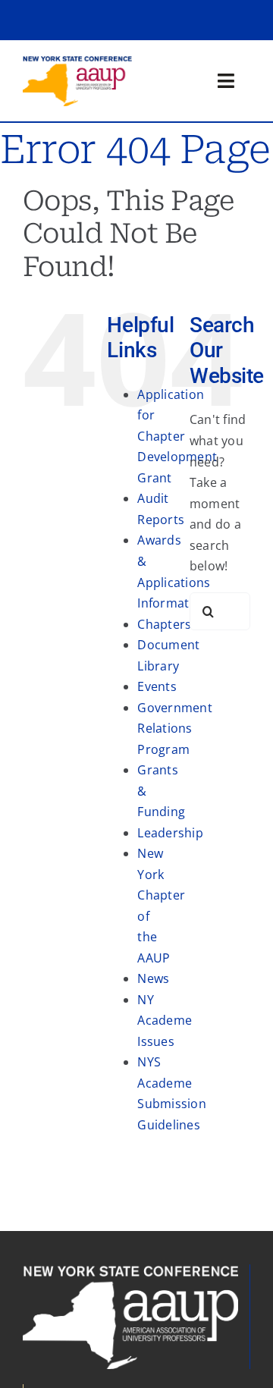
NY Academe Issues (164, 1020)
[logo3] (77, 61)
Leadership (169, 832)
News (153, 978)
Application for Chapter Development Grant (177, 436)
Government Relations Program (174, 728)
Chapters (164, 624)
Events (156, 686)
